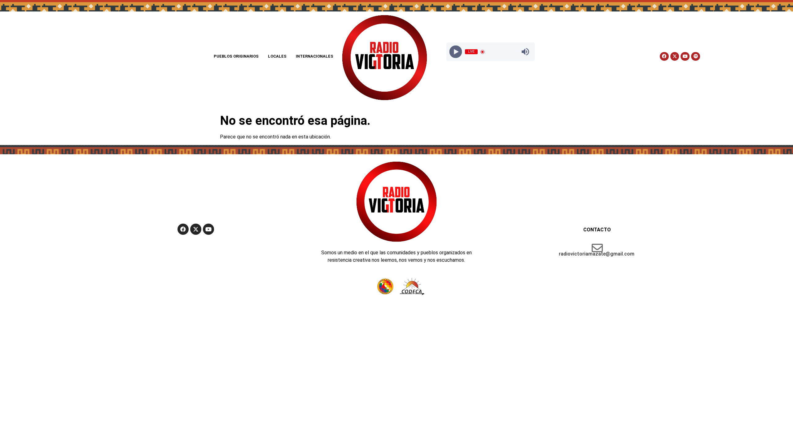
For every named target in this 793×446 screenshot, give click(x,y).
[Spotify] (695, 56)
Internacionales (314, 56)
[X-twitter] (674, 56)
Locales (277, 56)
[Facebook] (664, 56)
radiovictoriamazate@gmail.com (596, 254)
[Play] (456, 52)
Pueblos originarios (236, 56)
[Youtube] (685, 56)
